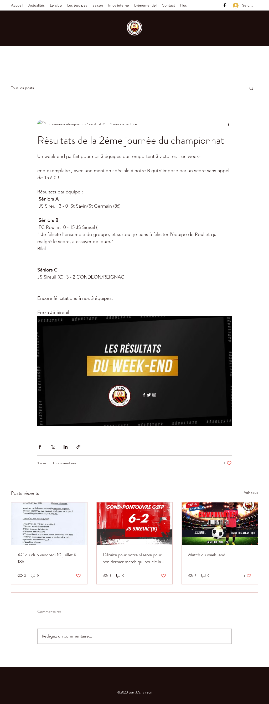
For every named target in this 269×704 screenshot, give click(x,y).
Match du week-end (206, 554)
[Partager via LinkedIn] (65, 446)
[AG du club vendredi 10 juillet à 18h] (49, 523)
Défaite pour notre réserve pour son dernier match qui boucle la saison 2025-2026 (132, 558)
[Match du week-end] (220, 523)
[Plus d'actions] (228, 124)
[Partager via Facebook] (39, 446)
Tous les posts (22, 87)
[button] (56, 5)
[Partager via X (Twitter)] (52, 446)
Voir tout (251, 492)
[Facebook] (224, 5)
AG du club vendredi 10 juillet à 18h (47, 558)
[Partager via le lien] (78, 446)
